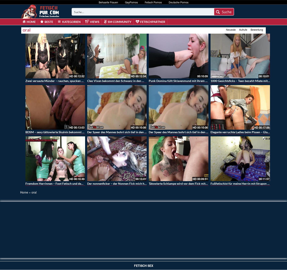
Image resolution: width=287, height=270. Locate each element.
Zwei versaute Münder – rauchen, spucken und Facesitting (63, 81)
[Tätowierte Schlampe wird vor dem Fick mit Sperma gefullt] (178, 158)
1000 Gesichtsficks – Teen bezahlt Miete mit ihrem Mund (247, 81)
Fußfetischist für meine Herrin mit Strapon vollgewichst (247, 183)
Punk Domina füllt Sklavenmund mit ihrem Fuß (180, 81)
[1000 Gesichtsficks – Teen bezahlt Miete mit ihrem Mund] (240, 56)
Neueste (231, 29)
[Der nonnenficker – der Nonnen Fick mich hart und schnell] (117, 158)
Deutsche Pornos (178, 2)
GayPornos (131, 2)
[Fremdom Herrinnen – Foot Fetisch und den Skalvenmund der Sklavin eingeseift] (55, 158)
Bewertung (257, 29)
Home (24, 192)
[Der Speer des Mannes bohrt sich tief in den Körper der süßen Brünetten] (117, 107)
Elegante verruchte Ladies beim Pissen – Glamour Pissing (247, 132)
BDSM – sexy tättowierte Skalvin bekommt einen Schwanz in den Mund (72, 132)
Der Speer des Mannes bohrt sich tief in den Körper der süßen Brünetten (134, 132)
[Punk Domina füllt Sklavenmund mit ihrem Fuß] (178, 56)
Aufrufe (243, 29)
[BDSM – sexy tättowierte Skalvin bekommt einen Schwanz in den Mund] (55, 107)
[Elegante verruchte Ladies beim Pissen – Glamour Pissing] (240, 107)
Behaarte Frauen (108, 2)
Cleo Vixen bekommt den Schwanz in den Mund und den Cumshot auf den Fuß (138, 81)
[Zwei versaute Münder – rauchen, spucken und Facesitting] (55, 56)
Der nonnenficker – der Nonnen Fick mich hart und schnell (125, 183)
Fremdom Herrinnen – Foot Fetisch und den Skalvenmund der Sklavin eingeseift (77, 183)
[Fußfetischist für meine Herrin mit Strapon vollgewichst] (240, 158)
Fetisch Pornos (153, 2)
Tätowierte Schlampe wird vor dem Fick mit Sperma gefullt (187, 183)
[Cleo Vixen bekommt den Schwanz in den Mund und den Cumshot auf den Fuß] (117, 56)
